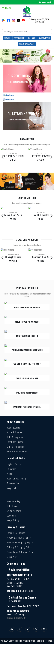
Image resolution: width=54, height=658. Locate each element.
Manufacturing (13, 501)
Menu (7, 8)
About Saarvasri (14, 427)
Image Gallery (13, 488)
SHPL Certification (15, 446)
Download (11, 515)
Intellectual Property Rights (20, 542)
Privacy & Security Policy (19, 537)
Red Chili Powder (41, 215)
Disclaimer (11, 556)
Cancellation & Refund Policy (20, 552)
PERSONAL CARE (13, 154)
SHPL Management (15, 437)
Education (11, 468)
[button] (4, 56)
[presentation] (2, 157)
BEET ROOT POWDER (41, 156)
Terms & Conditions (16, 532)
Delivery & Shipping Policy (19, 547)
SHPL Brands (12, 506)
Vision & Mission (14, 432)
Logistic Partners (14, 464)
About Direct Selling (16, 478)
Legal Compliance (15, 441)
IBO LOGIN (31, 38)
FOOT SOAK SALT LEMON (13, 156)
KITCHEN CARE (41, 212)
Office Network (14, 510)
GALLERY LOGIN (44, 38)
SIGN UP (7, 38)
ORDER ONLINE (19, 38)
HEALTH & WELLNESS (41, 154)
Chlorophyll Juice (13, 257)
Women (10, 473)
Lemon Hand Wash (13, 215)
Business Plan (13, 483)
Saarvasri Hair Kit (41, 257)
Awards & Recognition (17, 451)
